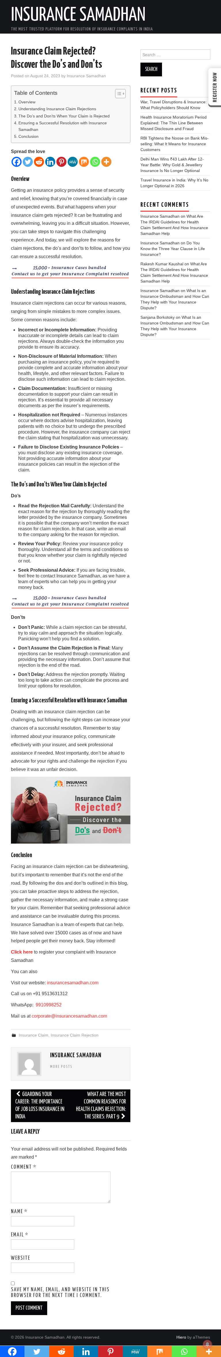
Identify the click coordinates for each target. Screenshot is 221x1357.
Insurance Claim (33, 1035)
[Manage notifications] (207, 1344)
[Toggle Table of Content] (117, 93)
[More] (106, 162)
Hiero (181, 1337)
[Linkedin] (50, 162)
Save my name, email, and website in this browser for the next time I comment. (60, 1292)
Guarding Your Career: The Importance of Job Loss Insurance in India (39, 1106)
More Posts (61, 1067)
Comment (24, 1167)
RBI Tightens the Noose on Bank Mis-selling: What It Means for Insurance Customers (174, 144)
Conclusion (29, 136)
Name (19, 1211)
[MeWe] (73, 162)
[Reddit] (39, 162)
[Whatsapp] (95, 162)
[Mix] (84, 162)
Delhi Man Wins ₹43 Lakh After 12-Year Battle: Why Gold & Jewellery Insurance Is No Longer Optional (172, 165)
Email (19, 1235)
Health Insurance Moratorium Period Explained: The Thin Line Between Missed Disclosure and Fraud (173, 123)
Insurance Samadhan (78, 15)
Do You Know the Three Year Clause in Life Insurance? (172, 249)
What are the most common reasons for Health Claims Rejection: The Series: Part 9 (101, 1106)
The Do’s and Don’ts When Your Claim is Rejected (64, 116)
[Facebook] (17, 162)
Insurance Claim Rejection (74, 1035)
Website (20, 1258)
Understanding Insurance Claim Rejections (57, 109)
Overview (26, 102)
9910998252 (48, 1004)
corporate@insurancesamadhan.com (69, 1016)
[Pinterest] (61, 162)
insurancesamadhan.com (72, 982)
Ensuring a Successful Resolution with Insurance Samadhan (62, 126)
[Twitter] (28, 162)
